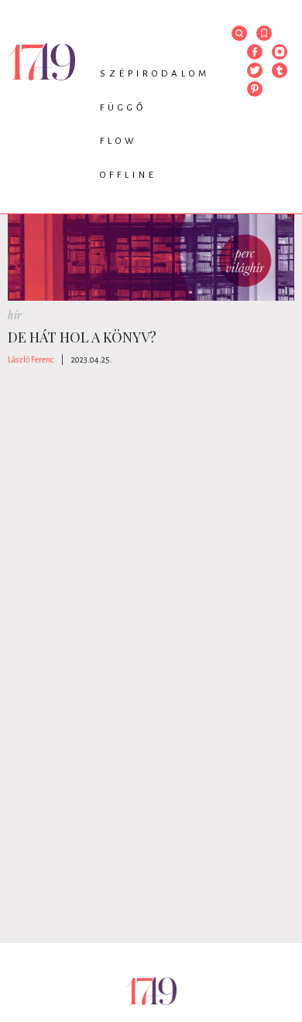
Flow (119, 141)
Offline (128, 175)
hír (15, 315)
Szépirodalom (155, 74)
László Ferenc (30, 359)
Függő (123, 108)
